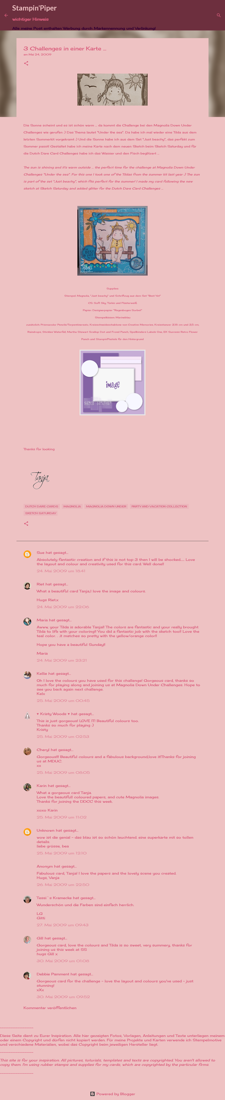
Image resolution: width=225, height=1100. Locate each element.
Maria (42, 620)
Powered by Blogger (115, 1094)
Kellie (42, 673)
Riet (40, 584)
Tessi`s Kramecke (54, 898)
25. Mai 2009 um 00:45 (63, 700)
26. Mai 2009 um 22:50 (63, 884)
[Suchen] (161, 15)
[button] (26, 64)
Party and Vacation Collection (159, 506)
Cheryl (43, 750)
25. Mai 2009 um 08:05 (63, 772)
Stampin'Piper (34, 8)
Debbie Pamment (53, 974)
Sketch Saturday (169, 146)
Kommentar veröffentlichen (50, 1008)
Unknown (45, 830)
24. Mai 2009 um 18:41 (61, 571)
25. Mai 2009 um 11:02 (62, 817)
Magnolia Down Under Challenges (149, 685)
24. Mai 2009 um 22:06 (63, 607)
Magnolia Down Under (106, 506)
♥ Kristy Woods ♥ (53, 714)
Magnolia (72, 506)
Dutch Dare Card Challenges (54, 153)
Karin (42, 785)
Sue (40, 552)
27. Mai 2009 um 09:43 (63, 925)
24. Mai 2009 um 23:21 (62, 660)
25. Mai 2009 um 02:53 (63, 736)
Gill (40, 938)
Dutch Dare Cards (41, 506)
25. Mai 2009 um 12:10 (62, 853)
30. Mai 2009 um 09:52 (63, 997)
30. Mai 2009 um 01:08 (63, 961)
